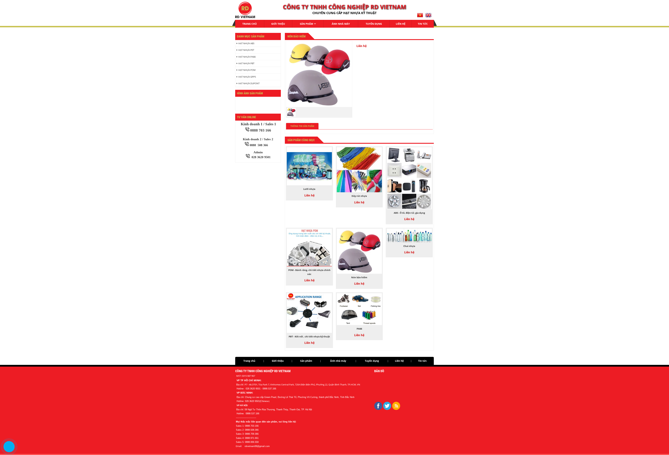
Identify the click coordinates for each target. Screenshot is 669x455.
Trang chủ (249, 23)
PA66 (359, 328)
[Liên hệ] (9, 446)
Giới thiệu (278, 23)
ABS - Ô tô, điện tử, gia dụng (409, 212)
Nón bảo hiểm (359, 277)
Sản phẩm (306, 23)
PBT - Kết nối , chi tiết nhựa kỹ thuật (309, 336)
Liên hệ (400, 23)
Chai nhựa (409, 246)
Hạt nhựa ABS (246, 43)
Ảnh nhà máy (341, 23)
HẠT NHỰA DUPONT (249, 83)
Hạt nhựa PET (246, 50)
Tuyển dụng (374, 23)
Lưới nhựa (309, 189)
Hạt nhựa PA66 (247, 56)
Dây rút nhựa (359, 195)
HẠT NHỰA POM (247, 70)
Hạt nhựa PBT (246, 63)
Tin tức (423, 23)
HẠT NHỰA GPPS (247, 76)
